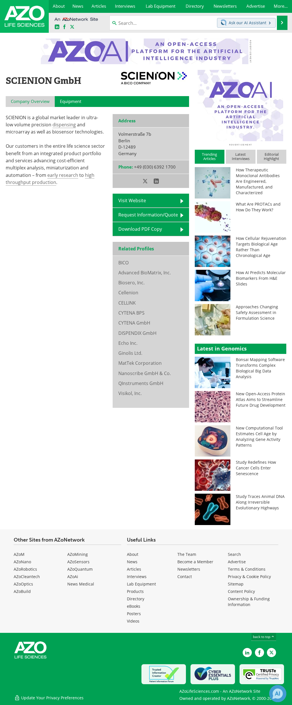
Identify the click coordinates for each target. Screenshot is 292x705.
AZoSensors (78, 561)
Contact (184, 576)
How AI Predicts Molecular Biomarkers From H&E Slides (261, 278)
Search (234, 554)
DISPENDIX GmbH (137, 333)
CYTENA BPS (131, 313)
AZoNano (22, 561)
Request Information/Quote (148, 215)
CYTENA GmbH (134, 323)
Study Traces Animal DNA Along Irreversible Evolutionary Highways (260, 502)
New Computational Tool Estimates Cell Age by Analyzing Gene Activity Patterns (259, 436)
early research (62, 175)
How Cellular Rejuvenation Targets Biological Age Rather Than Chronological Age (261, 247)
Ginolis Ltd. (130, 353)
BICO (123, 263)
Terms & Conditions (246, 569)
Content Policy (241, 591)
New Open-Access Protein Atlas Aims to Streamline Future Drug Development (260, 399)
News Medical (80, 584)
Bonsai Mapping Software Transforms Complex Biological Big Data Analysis (260, 368)
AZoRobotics (25, 569)
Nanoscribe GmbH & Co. (144, 373)
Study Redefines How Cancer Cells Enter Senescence (256, 467)
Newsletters (188, 569)
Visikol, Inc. (130, 393)
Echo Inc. (127, 343)
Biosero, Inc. (131, 282)
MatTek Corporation (140, 363)
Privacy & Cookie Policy (249, 576)
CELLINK (127, 303)
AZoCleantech (27, 576)
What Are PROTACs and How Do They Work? (258, 206)
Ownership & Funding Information (249, 601)
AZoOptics (23, 584)
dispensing (64, 124)
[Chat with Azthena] (277, 693)
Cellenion (128, 292)
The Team (186, 554)
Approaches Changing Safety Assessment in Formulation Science (257, 312)
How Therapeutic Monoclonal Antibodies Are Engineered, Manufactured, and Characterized (258, 181)
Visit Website (132, 200)
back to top (262, 636)
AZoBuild (22, 591)
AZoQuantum (80, 569)
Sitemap (236, 584)
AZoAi (72, 576)
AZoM (19, 554)
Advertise (237, 561)
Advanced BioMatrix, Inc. (144, 273)
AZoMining (77, 554)
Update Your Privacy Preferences (52, 697)
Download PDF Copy (140, 229)
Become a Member (195, 561)
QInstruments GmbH (140, 383)
